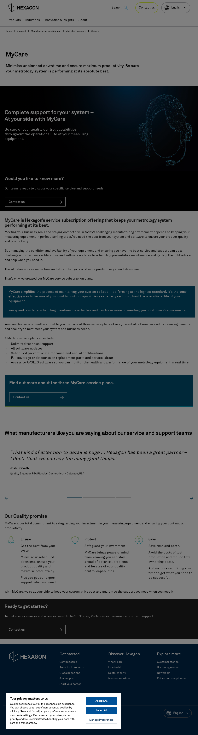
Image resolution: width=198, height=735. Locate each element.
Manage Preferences (101, 720)
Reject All (101, 710)
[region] (63, 711)
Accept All (102, 701)
